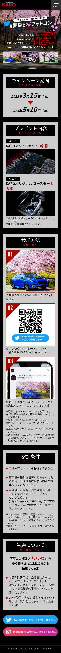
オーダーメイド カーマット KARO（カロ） (14, 6)
